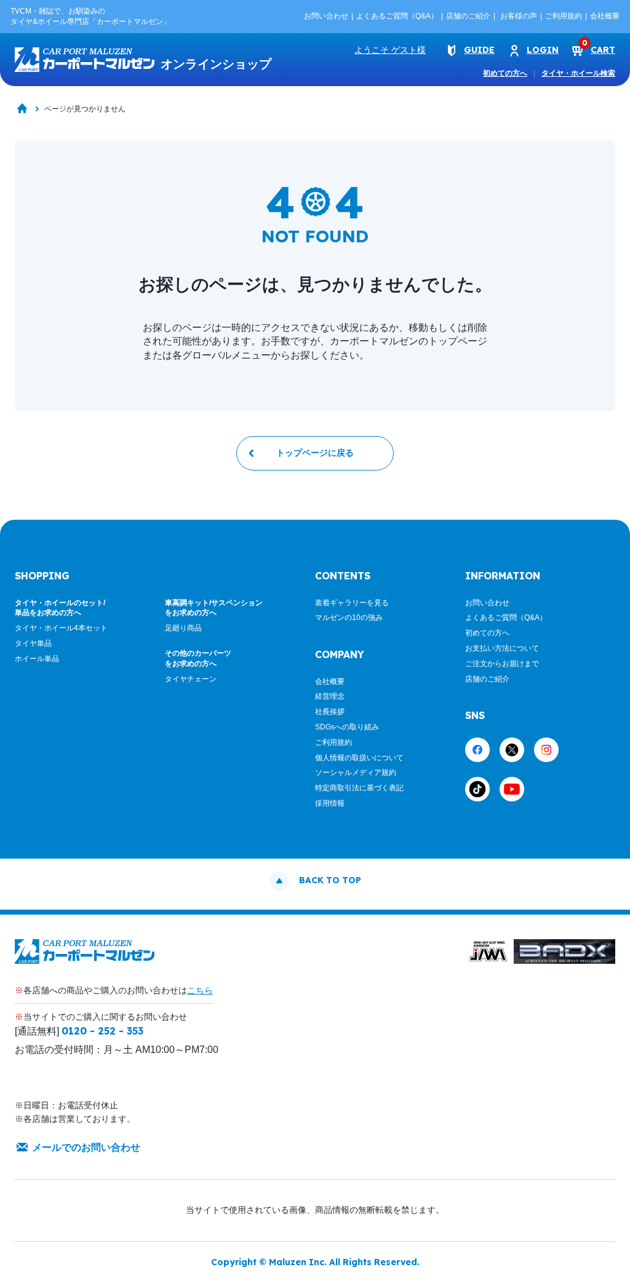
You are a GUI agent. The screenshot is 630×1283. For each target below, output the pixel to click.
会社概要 (605, 16)
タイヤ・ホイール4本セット (61, 628)
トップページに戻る (315, 453)
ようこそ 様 (390, 50)
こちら (200, 990)
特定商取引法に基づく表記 (359, 788)
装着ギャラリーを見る (352, 602)
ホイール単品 (37, 658)
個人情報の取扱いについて (359, 757)
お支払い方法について (502, 648)
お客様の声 (518, 16)
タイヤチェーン (191, 679)
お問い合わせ (326, 16)
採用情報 (330, 803)
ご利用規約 (563, 16)
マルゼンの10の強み (349, 617)
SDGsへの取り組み (347, 727)
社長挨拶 (330, 711)
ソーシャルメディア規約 (355, 772)
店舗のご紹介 (468, 16)
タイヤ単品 (33, 643)
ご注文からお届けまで (502, 663)
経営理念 (330, 696)
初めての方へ (505, 73)
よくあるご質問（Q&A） (397, 16)
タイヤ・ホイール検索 (578, 73)
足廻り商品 (183, 628)
